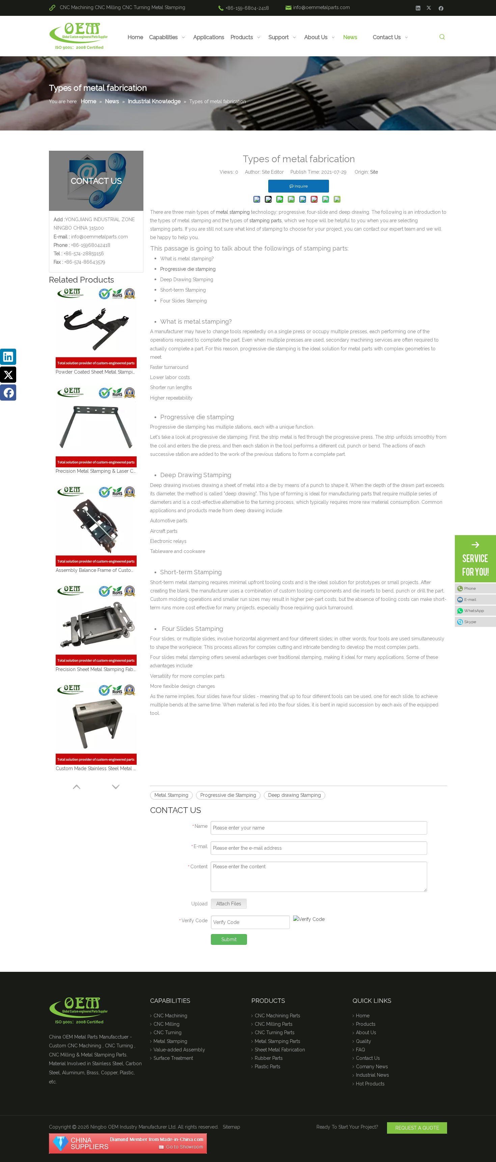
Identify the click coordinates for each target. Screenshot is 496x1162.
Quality (363, 1041)
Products (366, 1024)
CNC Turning (136, 7)
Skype (470, 621)
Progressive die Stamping (228, 795)
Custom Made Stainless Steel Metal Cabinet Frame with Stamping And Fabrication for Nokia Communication (96, 768)
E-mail (470, 599)
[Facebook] (441, 7)
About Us (366, 1032)
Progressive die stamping (188, 269)
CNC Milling (108, 7)
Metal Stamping (168, 7)
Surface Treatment (173, 1058)
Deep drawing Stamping (294, 795)
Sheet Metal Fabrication (280, 1049)
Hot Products (370, 1083)
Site (374, 172)
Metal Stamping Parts (277, 1041)
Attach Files (228, 903)
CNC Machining (76, 7)
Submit (229, 939)
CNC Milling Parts (274, 1024)
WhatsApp (474, 610)
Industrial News (372, 1075)
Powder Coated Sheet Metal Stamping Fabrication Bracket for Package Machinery (96, 372)
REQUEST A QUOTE (417, 1128)
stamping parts (265, 220)
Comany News (372, 1066)
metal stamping (233, 212)
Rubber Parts (269, 1058)
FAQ (360, 1049)
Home (362, 1015)
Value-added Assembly (179, 1049)
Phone (470, 588)
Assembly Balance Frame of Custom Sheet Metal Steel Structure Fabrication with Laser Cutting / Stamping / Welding (96, 570)
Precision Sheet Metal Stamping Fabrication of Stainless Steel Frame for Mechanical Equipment (96, 669)
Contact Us (368, 1058)
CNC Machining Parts (277, 1015)
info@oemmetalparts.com (321, 7)
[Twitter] (429, 7)
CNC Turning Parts (275, 1032)
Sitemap (231, 1127)
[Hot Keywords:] (442, 37)
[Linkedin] (418, 7)
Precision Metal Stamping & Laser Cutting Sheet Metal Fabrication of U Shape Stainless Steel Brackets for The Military (96, 471)
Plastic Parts (267, 1066)
